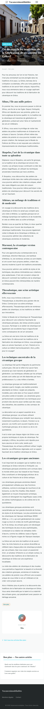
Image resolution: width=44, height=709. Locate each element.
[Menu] (37, 2)
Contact (18, 697)
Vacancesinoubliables (18, 2)
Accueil (4, 69)
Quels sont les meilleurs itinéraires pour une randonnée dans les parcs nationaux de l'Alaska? (20, 665)
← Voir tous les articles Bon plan (14, 640)
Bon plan (7, 44)
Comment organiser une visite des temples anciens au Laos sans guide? (22, 672)
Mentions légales (7, 697)
